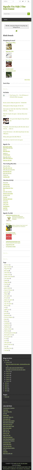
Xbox (5, 346)
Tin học (5, 449)
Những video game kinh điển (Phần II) (12, 136)
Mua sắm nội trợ (7, 157)
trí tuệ (5, 338)
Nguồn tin (5, 153)
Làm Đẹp (5, 208)
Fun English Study (10, 232)
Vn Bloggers (13, 468)
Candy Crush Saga (8, 276)
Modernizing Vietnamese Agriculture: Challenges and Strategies (18, 218)
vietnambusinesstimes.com (13, 215)
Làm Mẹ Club (6, 184)
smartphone (7, 323)
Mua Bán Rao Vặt (7, 171)
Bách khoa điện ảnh (7, 453)
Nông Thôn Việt (6, 435)
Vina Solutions (27, 468)
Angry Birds (7, 268)
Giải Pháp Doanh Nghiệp (8, 439)
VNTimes (8, 224)
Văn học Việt (6, 433)
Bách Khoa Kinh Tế (7, 424)
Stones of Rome (8, 329)
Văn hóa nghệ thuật (7, 199)
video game (7, 342)
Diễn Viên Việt (6, 431)
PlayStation (7, 315)
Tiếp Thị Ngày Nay (7, 411)
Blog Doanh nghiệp (7, 146)
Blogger (19, 465)
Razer (5, 319)
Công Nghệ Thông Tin (8, 417)
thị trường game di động (9, 332)
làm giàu (6, 297)
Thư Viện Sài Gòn (7, 446)
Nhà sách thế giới (7, 173)
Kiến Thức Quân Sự (8, 158)
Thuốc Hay (5, 202)
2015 (6, 389)
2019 (6, 383)
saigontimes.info (10, 244)
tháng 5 (8, 375)
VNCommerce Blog (10, 42)
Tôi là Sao (5, 200)
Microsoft (6, 305)
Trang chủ (6, 396)
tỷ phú (5, 340)
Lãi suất (5, 413)
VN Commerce (19, 468)
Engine (5, 280)
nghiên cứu (6, 309)
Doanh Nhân (6, 415)
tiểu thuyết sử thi (8, 334)
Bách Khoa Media (7, 428)
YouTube (6, 350)
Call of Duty (7, 272)
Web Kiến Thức (10, 51)
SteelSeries (7, 327)
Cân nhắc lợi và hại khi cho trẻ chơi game (13, 139)
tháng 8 (8, 373)
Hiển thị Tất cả (27, 79)
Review (6, 321)
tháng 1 (8, 381)
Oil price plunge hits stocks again (13, 242)
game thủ (6, 292)
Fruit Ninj (6, 284)
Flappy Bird (7, 282)
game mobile (7, 288)
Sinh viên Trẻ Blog (7, 191)
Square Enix (7, 325)
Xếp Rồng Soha (8, 348)
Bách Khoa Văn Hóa (8, 148)
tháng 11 (8, 362)
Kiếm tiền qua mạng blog (9, 169)
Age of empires (7, 266)
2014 (6, 390)
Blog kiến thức (6, 151)
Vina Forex (5, 410)
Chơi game (6, 278)
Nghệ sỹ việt (6, 430)
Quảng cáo (5, 175)
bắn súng (6, 270)
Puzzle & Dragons (8, 317)
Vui (4, 189)
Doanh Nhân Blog (7, 444)
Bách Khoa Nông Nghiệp (8, 420)
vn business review (10, 246)
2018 (6, 385)
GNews (6, 294)
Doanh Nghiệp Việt (12, 467)
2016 (6, 387)
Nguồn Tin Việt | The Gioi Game (14, 7)
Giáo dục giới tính (7, 160)
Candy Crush (7, 274)
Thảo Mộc (5, 467)
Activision (6, 264)
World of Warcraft (8, 344)
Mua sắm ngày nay (7, 167)
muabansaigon (9, 69)
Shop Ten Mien (6, 166)
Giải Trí (5, 149)
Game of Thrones (8, 290)
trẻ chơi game (7, 336)
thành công (6, 331)
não (5, 307)
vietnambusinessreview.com (13, 241)
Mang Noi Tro (9, 60)
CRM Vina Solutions (7, 437)
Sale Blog (5, 451)
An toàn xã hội (6, 195)
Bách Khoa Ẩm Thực (8, 188)
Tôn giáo (5, 197)
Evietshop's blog (7, 442)
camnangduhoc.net (10, 70)
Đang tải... (5, 88)
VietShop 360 (6, 177)
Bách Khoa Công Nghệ (8, 422)
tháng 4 (8, 377)
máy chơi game (8, 303)
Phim (5, 311)
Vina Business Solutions (8, 408)
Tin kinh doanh (6, 154)
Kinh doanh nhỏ (6, 419)
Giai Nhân (5, 209)
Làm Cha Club (6, 186)
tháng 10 (8, 371)
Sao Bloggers (6, 206)
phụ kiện (6, 313)
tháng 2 (8, 379)
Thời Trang (5, 204)
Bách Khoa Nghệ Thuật (8, 426)
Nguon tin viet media (8, 193)
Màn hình (6, 301)
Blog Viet (14, 234)
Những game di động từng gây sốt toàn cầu (13, 105)
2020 (6, 360)
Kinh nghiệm (7, 296)
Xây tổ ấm (5, 182)
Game (5, 286)
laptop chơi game (8, 299)
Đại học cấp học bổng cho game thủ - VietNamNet (14, 102)
